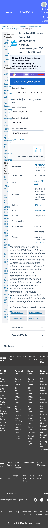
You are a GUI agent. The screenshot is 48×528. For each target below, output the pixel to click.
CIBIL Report (3, 396)
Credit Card (6, 41)
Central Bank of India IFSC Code (7, 284)
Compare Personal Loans (19, 381)
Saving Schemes (8, 91)
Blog (17, 512)
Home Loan (6, 54)
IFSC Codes (12, 27)
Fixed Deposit (7, 104)
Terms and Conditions (26, 513)
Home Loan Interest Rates (30, 419)
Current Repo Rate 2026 (30, 440)
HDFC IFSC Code (6, 188)
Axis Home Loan (30, 409)
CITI (24, 99)
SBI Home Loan (30, 390)
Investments (29, 462)
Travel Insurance (8, 158)
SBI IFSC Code (6, 179)
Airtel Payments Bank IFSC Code (8, 314)
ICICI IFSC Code (6, 233)
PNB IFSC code (6, 271)
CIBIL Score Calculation (5, 404)
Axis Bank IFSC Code (6, 199)
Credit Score (6, 60)
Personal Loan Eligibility (18, 418)
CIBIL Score (2, 390)
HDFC (31, 99)
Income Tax (16, 477)
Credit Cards (11, 357)
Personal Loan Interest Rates (18, 428)
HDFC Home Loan (30, 400)
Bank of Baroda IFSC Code (7, 244)
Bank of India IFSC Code (6, 259)
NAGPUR (38, 205)
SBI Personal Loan (18, 390)
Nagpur (16, 29)
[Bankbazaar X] (35, 500)
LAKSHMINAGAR (37, 312)
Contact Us (8, 513)
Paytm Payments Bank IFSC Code (8, 299)
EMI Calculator (8, 98)
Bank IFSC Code (25, 478)
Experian (4, 385)
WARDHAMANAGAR (37, 318)
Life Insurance (8, 117)
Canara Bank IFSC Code (7, 211)
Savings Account (7, 85)
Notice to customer (38, 513)
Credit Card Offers (18, 465)
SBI (13, 99)
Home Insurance (8, 152)
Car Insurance (8, 123)
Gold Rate (32, 477)
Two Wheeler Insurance (8, 138)
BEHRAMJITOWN (18, 312)
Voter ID (6, 145)
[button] (18, 312)
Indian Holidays (41, 477)
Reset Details (18, 139)
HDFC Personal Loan (18, 400)
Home (4, 27)
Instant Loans (18, 437)
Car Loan (6, 72)
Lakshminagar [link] (26, 29)
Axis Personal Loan (18, 409)
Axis (19, 99)
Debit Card (6, 78)
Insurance (21, 356)
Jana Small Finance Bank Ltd (30, 27)
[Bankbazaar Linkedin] (42, 500)
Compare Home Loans (31, 381)
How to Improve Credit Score (3, 415)
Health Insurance (8, 130)
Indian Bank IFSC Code (6, 222)
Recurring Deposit (8, 110)
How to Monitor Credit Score (3, 427)
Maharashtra (7, 29)
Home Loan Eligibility (31, 429)
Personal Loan (7, 47)
